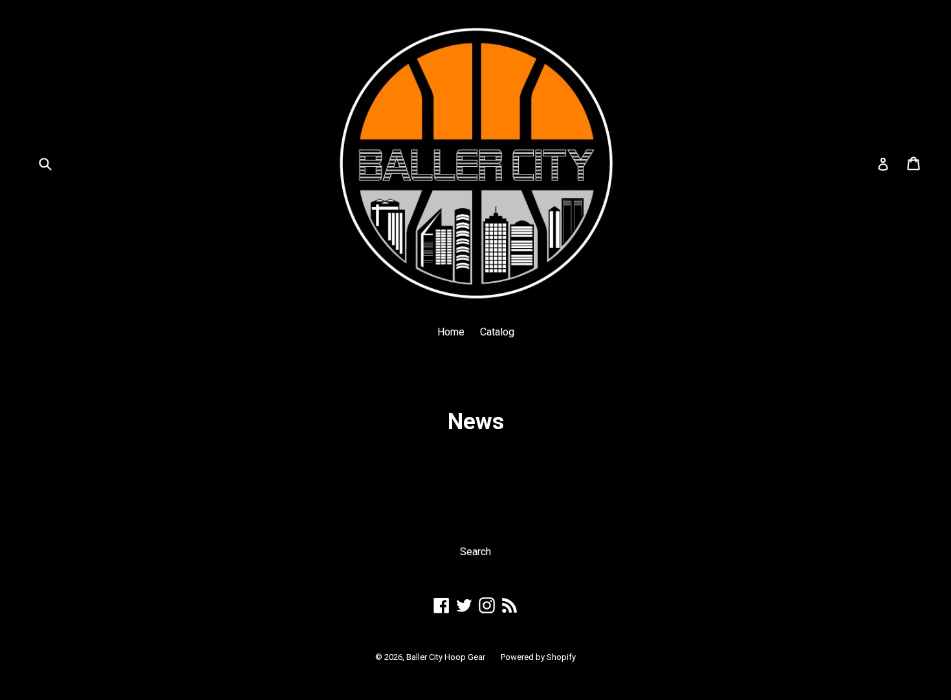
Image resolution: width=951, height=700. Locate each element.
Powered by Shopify (538, 657)
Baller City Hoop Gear (445, 657)
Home (451, 332)
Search (475, 552)
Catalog (497, 332)
